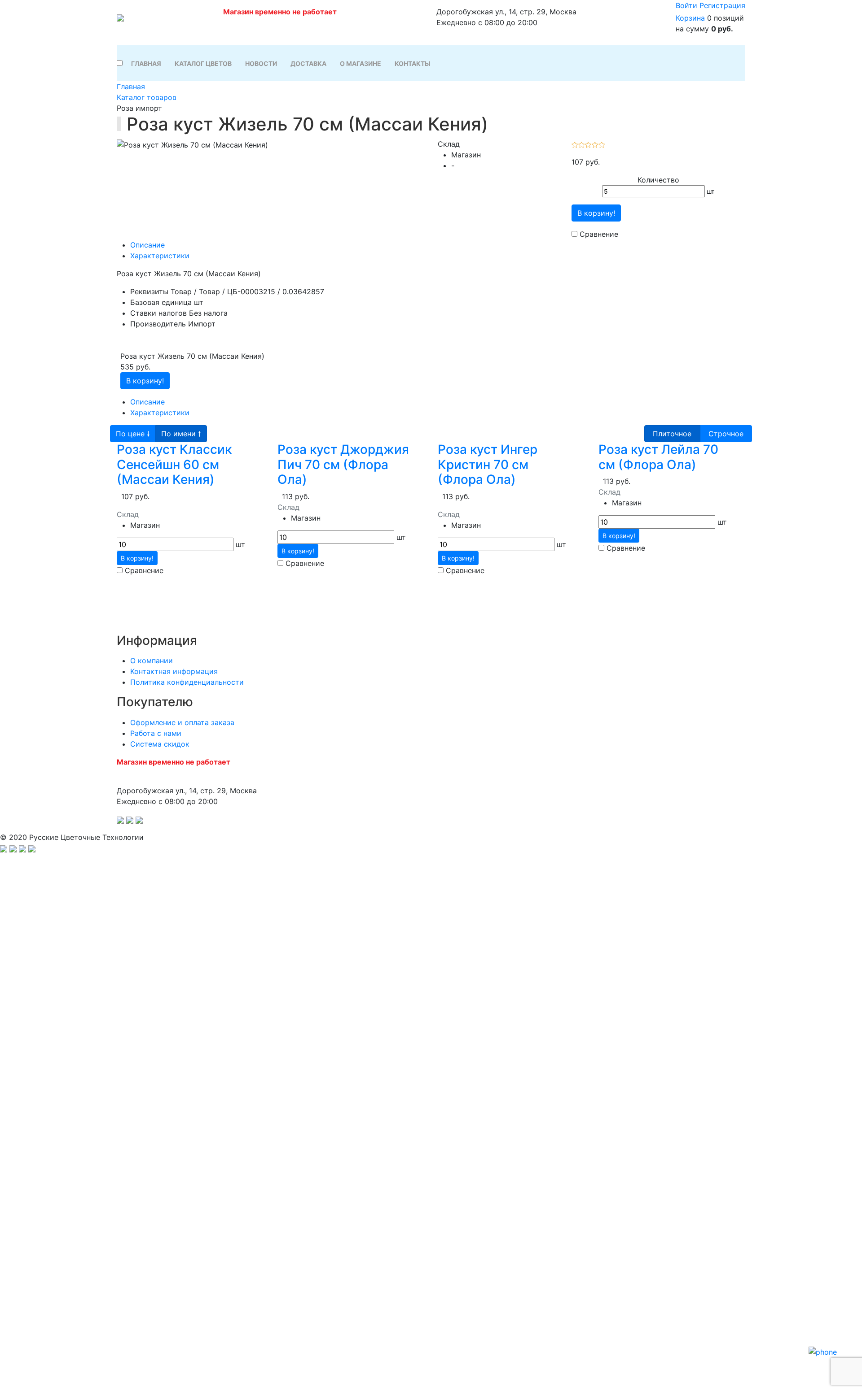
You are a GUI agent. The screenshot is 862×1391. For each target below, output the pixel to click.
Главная (146, 63)
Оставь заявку (431, 1323)
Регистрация (722, 5)
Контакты (413, 63)
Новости (261, 63)
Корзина (690, 17)
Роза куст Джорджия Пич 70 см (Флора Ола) (343, 464)
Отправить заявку (431, 1156)
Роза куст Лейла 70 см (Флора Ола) (658, 457)
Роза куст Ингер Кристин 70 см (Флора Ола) (487, 464)
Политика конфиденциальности (187, 682)
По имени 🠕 (181, 433)
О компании (151, 660)
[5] (601, 143)
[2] (581, 143)
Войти (686, 5)
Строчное (725, 433)
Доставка (308, 63)
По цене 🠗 (133, 433)
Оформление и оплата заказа (182, 722)
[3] (588, 143)
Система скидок (159, 743)
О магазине (360, 63)
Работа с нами (155, 733)
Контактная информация (174, 671)
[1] (575, 143)
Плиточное (672, 433)
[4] (595, 143)
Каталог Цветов (203, 63)
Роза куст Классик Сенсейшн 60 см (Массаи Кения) (174, 464)
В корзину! (596, 213)
